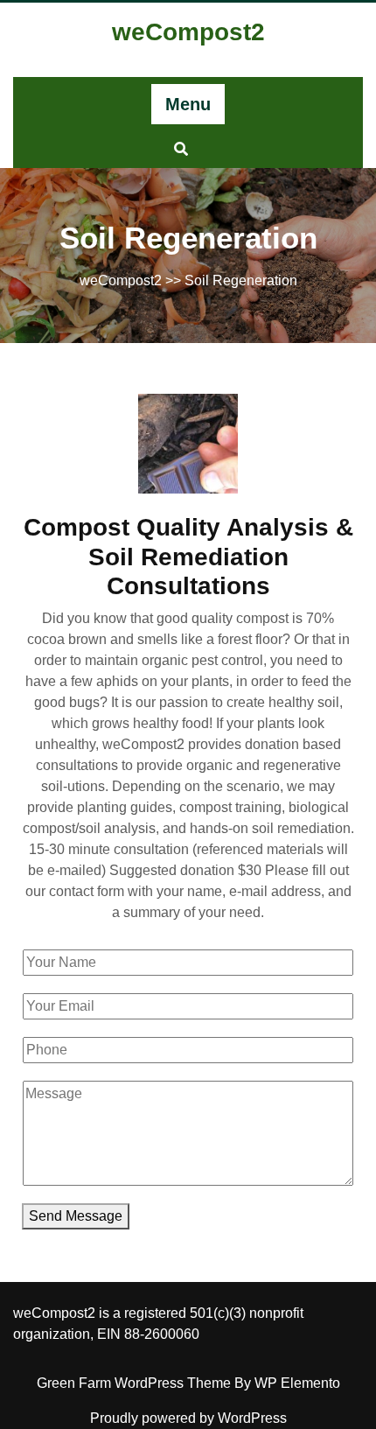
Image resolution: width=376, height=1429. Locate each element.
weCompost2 (188, 32)
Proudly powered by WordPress (188, 1418)
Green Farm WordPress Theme (135, 1383)
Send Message (75, 1215)
